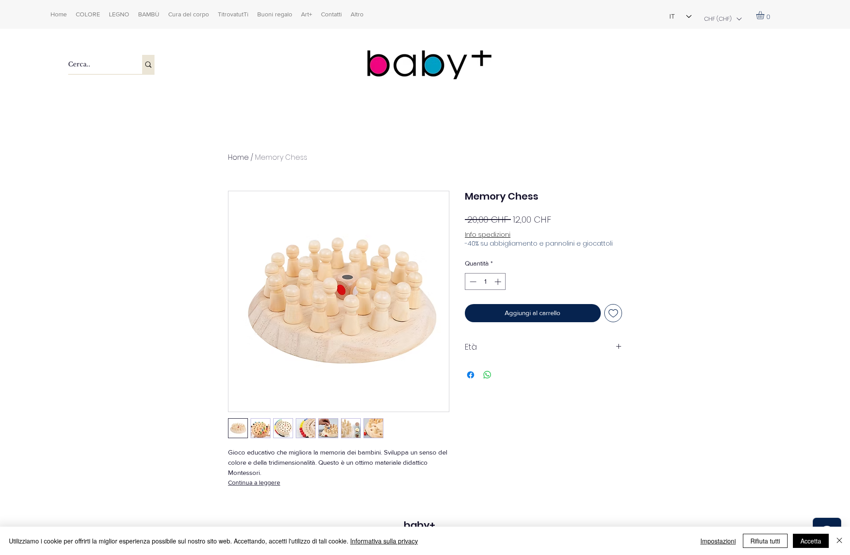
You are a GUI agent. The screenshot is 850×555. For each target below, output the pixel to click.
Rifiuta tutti (765, 540)
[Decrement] (472, 282)
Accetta (810, 540)
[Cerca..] (148, 64)
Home (238, 157)
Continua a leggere (254, 482)
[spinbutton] (485, 282)
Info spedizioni (487, 235)
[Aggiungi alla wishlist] (613, 313)
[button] (722, 18)
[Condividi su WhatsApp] (487, 375)
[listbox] (722, 18)
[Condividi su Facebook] (470, 375)
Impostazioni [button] (718, 540)
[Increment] (499, 282)
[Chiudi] (839, 541)
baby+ (419, 525)
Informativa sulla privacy (384, 540)
